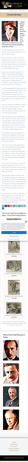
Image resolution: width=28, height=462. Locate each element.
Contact (14, 442)
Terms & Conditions (14, 448)
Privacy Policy (16, 238)
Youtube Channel (14, 450)
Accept (14, 232)
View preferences (14, 236)
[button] (26, 221)
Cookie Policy (10, 238)
